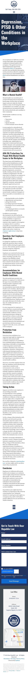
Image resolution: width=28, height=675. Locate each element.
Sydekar (17, 660)
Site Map (13, 658)
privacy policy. (16, 568)
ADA (4, 75)
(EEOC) (12, 68)
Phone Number (6, 545)
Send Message (14, 581)
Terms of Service (9, 576)
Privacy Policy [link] (20, 658)
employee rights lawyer (9, 231)
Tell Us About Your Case (8, 551)
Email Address (6, 539)
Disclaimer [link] (7, 658)
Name (3, 533)
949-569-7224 (16, 9)
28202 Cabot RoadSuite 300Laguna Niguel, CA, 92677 (14, 608)
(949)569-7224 (14, 598)
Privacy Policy (12, 670)
